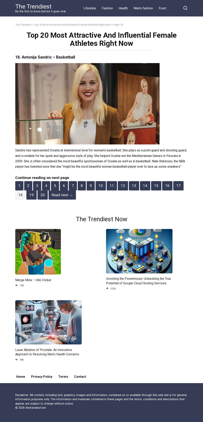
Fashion (107, 8)
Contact (80, 377)
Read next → (62, 195)
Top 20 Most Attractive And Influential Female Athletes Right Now (72, 24)
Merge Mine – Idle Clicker (33, 280)
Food (162, 8)
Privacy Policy (41, 377)
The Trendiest (33, 6)
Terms (63, 377)
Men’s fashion (143, 8)
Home (20, 377)
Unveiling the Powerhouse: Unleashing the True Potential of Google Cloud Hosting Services (138, 281)
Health (123, 8)
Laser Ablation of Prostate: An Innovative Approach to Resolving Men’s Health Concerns (47, 352)
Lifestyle (89, 8)
